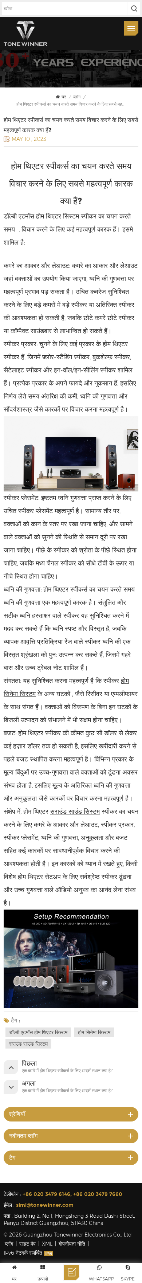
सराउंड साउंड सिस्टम (75, 812)
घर (64, 96)
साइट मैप (27, 1244)
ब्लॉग (9, 1244)
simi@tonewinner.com (45, 1205)
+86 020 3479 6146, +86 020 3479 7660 (72, 1194)
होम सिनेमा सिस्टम (94, 1032)
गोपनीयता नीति (72, 1244)
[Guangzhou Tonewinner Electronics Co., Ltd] (25, 33)
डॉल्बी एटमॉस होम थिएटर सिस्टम (38, 1032)
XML (47, 1244)
